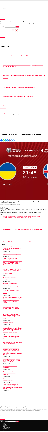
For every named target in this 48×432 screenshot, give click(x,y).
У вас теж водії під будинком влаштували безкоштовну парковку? (20, 87)
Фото (4, 15)
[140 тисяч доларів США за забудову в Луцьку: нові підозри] (25, 92)
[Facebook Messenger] (8, 140)
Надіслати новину (6, 16)
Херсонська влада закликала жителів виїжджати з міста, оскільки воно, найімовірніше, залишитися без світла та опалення (12, 386)
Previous (2, 108)
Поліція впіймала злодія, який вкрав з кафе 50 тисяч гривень (12, 343)
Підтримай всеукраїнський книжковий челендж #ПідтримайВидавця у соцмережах (12, 285)
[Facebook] (1, 140)
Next (5, 108)
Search (17, 26)
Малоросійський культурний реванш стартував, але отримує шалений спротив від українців (11, 308)
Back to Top (2, 419)
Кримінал (5, 14)
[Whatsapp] (4, 140)
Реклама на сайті (6, 17)
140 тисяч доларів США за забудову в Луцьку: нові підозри (18, 96)
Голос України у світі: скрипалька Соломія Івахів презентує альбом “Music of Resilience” (11, 360)
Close (1, 420)
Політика (4, 13)
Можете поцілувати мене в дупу (11, 105)
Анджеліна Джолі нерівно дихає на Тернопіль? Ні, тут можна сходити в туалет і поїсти (25, 55)
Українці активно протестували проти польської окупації (11, 337)
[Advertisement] (24, 124)
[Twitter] (14, 140)
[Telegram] (12, 140)
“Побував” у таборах (8, 322)
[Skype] (6, 140)
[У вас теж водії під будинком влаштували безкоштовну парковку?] (25, 83)
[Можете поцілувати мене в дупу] (25, 101)
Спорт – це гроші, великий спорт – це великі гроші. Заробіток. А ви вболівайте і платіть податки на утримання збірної (11, 271)
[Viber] (10, 140)
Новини (4, 12)
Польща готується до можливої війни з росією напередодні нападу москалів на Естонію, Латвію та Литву (11, 316)
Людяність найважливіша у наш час (12, 254)
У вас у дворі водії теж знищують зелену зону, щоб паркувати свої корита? (11, 292)
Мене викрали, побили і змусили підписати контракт (11, 379)
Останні (4, 8)
